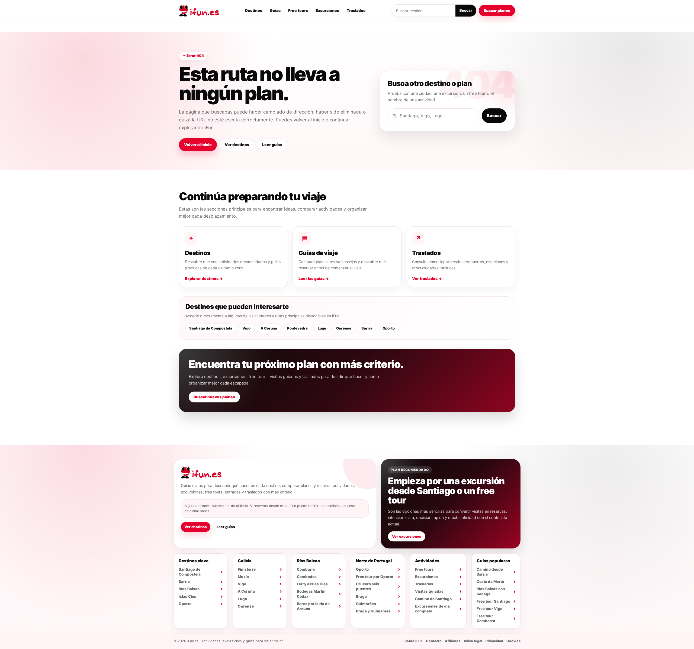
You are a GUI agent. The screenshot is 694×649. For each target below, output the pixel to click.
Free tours (298, 10)
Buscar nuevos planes (214, 397)
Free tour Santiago (493, 601)
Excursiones (327, 10)
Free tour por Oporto (374, 576)
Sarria (366, 328)
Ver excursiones (406, 536)
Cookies (513, 641)
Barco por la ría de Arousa (313, 606)
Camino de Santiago (433, 599)
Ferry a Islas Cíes (312, 584)
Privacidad (494, 641)
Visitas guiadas (429, 591)
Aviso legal (473, 641)
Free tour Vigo (489, 608)
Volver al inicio (198, 144)
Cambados (307, 576)
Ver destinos (237, 144)
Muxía (243, 576)
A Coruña (269, 328)
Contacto (434, 641)
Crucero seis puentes (367, 586)
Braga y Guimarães (373, 611)
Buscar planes (497, 10)
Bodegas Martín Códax (311, 593)
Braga (361, 596)
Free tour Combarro (486, 618)
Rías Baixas (189, 589)
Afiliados (452, 641)
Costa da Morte (490, 581)
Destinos (253, 10)
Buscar (466, 10)
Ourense (343, 328)
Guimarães (366, 604)
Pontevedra (297, 328)
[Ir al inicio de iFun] (199, 11)
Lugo (322, 328)
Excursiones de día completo (432, 608)
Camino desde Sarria (490, 571)
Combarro (306, 569)
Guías (275, 10)
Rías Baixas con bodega (491, 591)
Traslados (356, 10)
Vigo (246, 328)
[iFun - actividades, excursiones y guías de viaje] (201, 472)
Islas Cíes (187, 596)
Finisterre (247, 569)
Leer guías (272, 144)
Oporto (389, 328)
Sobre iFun (413, 641)
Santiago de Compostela (210, 328)
